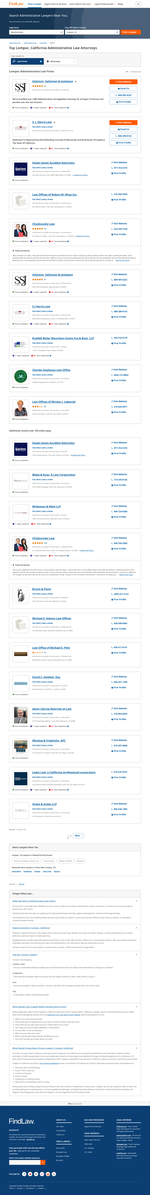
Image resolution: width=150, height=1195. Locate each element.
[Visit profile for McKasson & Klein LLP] (21, 513)
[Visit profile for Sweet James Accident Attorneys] (21, 169)
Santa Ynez (47, 871)
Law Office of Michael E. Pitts (51, 647)
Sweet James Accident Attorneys (53, 163)
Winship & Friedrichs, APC (49, 740)
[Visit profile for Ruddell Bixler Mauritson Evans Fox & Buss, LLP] (21, 344)
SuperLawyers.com (124, 1135)
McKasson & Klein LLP (46, 506)
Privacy (20, 1188)
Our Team (60, 1126)
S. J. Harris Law (42, 122)
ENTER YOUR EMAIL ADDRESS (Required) (24, 1158)
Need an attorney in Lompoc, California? (31, 928)
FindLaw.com (122, 1126)
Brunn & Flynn (41, 589)
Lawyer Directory (15, 43)
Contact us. (30, 1139)
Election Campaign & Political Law (26, 861)
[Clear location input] (117, 32)
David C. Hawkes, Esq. (46, 677)
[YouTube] (30, 1174)
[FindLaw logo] (17, 3)
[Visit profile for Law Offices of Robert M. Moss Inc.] (21, 201)
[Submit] (42, 1162)
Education (80, 861)
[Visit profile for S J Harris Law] (21, 313)
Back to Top (76, 1104)
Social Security (48, 861)
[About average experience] (68, 107)
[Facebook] (24, 1174)
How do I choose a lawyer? (25, 954)
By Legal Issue (61, 1152)
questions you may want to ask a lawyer (63, 1015)
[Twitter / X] (36, 1174)
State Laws (88, 1144)
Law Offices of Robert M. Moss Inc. (54, 194)
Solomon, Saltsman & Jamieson (52, 81)
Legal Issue (14, 27)
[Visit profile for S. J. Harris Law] (21, 128)
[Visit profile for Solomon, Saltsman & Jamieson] (21, 87)
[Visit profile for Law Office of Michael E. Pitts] (21, 654)
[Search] (138, 3)
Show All (12, 884)
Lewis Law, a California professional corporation (64, 772)
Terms (11, 1188)
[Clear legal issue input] (61, 32)
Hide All (21, 884)
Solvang (37, 871)
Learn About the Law (92, 1140)
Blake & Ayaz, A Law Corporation (53, 474)
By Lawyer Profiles (63, 1156)
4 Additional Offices (82, 236)
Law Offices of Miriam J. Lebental (54, 401)
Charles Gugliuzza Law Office (51, 370)
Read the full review (122, 260)
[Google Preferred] (54, 1174)
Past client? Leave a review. (42, 127)
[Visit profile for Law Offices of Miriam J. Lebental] (21, 408)
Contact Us (60, 1135)
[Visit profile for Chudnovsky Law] (21, 230)
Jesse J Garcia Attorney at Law (51, 709)
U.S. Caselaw (89, 1148)
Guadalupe (27, 871)
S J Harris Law (41, 306)
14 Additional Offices (80, 175)
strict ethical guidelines (49, 1063)
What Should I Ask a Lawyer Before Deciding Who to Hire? (39, 1006)
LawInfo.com (121, 1153)
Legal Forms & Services (92, 1126)
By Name (59, 1160)
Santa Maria (16, 871)
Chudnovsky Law (43, 224)
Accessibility (60, 1130)
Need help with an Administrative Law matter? (34, 901)
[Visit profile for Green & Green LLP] (21, 810)
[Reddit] (48, 1174)
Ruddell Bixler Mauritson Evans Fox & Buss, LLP (63, 338)
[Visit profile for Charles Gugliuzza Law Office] (21, 376)
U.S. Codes (88, 1152)
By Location (60, 1148)
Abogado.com (122, 1144)
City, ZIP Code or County (75, 27)
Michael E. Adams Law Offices (51, 618)
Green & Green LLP (44, 804)
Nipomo (57, 871)
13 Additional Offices (77, 455)
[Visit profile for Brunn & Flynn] (21, 595)
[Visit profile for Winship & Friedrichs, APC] (21, 747)
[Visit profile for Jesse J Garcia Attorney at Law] (21, 715)
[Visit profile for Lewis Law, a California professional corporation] (21, 779)
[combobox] (36, 32)
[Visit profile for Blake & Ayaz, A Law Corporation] (21, 481)
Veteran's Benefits (65, 861)
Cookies (41, 1188)
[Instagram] (42, 1174)
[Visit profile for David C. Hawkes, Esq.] (21, 683)
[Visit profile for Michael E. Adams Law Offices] (21, 625)
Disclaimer (30, 1188)
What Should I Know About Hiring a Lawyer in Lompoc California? (43, 1048)
